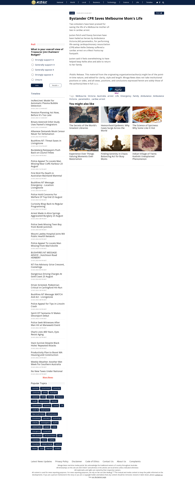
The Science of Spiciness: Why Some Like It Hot (145, 127)
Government (46, 388)
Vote (37, 85)
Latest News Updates (41, 461)
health (34, 401)
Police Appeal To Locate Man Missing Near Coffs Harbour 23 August (47, 164)
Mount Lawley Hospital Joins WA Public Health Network (48, 235)
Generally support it (45, 64)
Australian (53, 393)
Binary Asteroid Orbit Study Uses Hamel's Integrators (45, 123)
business (47, 405)
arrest (111, 96)
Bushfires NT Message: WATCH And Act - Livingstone (47, 295)
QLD (60, 436)
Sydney (52, 440)
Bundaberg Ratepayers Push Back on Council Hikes (45, 151)
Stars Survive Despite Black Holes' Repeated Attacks (45, 344)
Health (72, 13)
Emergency (126, 96)
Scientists (35, 440)
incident (57, 448)
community (36, 393)
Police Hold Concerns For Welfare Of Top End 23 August (46, 196)
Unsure (38, 79)
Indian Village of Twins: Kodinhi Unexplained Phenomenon (144, 156)
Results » (55, 85)
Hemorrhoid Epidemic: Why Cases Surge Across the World (115, 128)
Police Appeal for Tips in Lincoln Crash (48, 305)
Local (84, 2)
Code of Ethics (92, 461)
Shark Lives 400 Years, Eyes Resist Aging (45, 333)
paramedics (84, 99)
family (136, 96)
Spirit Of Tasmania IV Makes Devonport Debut (45, 314)
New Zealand (37, 436)
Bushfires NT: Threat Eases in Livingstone (46, 142)
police (45, 393)
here (96, 83)
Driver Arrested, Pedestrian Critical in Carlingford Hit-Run (46, 286)
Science (126, 2)
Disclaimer (77, 461)
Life (137, 2)
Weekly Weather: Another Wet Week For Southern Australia (46, 363)
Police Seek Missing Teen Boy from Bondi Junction (46, 225)
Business (96, 2)
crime (54, 427)
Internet (49, 448)
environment (44, 401)
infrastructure (52, 414)
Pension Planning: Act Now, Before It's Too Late (45, 114)
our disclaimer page (99, 477)
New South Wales (38, 414)
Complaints (135, 461)
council (55, 405)
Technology (111, 2)
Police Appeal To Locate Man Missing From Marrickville (46, 244)
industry (35, 423)
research (35, 397)
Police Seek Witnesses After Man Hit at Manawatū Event (45, 324)
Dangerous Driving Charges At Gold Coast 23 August (46, 275)
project (47, 427)
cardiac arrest (98, 99)
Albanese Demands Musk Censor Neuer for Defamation (48, 132)
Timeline (149, 2)
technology (57, 418)
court (41, 448)
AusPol (55, 423)
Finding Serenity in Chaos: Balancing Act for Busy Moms (114, 156)
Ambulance (146, 96)
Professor (59, 397)
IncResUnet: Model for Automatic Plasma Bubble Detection (44, 103)
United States (37, 427)
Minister (54, 401)
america (58, 444)
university (56, 388)
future (44, 440)
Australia (101, 96)
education (46, 418)
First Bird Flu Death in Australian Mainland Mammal (46, 174)
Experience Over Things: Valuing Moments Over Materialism (81, 156)
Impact (34, 448)
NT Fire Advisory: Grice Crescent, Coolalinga (47, 266)
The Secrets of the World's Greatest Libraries (83, 127)
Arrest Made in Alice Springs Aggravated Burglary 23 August (47, 214)
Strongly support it (44, 59)
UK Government (50, 436)
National (60, 2)
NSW (43, 397)
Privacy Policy (61, 461)
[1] (113, 472)
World (72, 2)
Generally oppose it (44, 69)
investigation (45, 423)
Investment (36, 418)
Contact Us (108, 461)
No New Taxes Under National (47, 371)
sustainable (47, 431)
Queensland (36, 405)
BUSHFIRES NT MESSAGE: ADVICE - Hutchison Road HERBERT (44, 255)
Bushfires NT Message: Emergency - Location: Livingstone (42, 185)
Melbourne (81, 96)
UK (62, 405)
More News (48, 377)
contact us (159, 475)
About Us (121, 461)
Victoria (91, 96)
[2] (115, 472)
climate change (47, 444)
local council (45, 410)
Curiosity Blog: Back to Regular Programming (47, 205)
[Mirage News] (40, 2)
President (35, 444)
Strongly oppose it (44, 74)
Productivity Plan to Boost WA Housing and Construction (46, 354)
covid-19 (35, 410)
